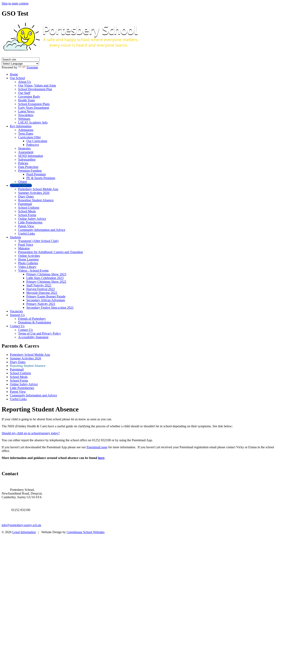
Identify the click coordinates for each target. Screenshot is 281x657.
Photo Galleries (28, 263)
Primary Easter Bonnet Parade (45, 296)
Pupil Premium (36, 174)
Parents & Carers (21, 185)
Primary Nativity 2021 (40, 304)
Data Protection (28, 167)
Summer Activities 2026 (33, 193)
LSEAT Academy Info (33, 122)
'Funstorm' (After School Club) (38, 241)
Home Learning (28, 259)
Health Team (26, 100)
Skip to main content (15, 3)
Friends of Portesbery (32, 318)
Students (15, 237)
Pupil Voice (25, 244)
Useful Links (26, 233)
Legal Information (24, 532)
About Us (24, 81)
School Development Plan (35, 89)
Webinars (24, 119)
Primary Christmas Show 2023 (46, 274)
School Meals (27, 211)
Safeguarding (26, 159)
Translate (32, 67)
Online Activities (29, 255)
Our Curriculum (36, 141)
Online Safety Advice (32, 218)
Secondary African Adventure (45, 300)
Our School (17, 78)
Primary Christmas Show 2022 (46, 281)
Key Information (20, 126)
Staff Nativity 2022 (38, 285)
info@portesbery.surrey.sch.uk (21, 525)
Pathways (32, 144)
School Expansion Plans (34, 104)
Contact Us (17, 326)
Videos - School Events (33, 270)
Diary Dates (26, 196)
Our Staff (24, 93)
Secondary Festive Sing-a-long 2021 (50, 307)
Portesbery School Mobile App (38, 189)
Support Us (17, 315)
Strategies (24, 148)
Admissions (25, 130)
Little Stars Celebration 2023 (45, 278)
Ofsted (22, 181)
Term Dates (25, 133)
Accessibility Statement (33, 337)
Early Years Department (33, 107)
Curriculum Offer (29, 137)
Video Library (27, 267)
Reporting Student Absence (36, 200)
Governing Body (29, 96)
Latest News (26, 111)
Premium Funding (30, 170)
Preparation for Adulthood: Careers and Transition (50, 252)
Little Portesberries (30, 222)
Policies (23, 163)
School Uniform (28, 207)
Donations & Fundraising (34, 322)
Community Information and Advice (41, 230)
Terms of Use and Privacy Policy (39, 333)
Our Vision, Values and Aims (37, 85)
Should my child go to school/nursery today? (31, 433)
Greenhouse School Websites (86, 532)
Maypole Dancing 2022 (41, 292)
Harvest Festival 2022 (40, 289)
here (101, 458)
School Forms (27, 215)
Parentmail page (97, 447)
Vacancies (16, 311)
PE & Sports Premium (40, 178)
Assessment (25, 152)
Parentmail (25, 204)
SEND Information (30, 156)
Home (14, 74)
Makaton (24, 248)
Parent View (26, 226)
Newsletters (25, 115)
